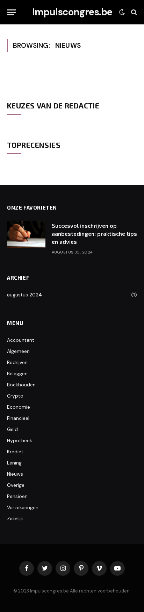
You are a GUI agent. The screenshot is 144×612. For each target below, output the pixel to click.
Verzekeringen (22, 507)
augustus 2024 (24, 295)
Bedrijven (17, 362)
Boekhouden (21, 384)
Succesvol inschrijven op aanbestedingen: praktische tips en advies (94, 233)
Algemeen (18, 351)
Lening (14, 463)
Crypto (15, 396)
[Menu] (11, 12)
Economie (18, 407)
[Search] (133, 12)
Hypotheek (19, 440)
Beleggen (17, 373)
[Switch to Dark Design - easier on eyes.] (122, 12)
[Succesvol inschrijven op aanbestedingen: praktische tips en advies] (26, 234)
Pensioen (17, 496)
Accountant (20, 340)
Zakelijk (15, 518)
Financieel (18, 418)
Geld (12, 429)
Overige (15, 485)
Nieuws (15, 474)
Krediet (15, 451)
